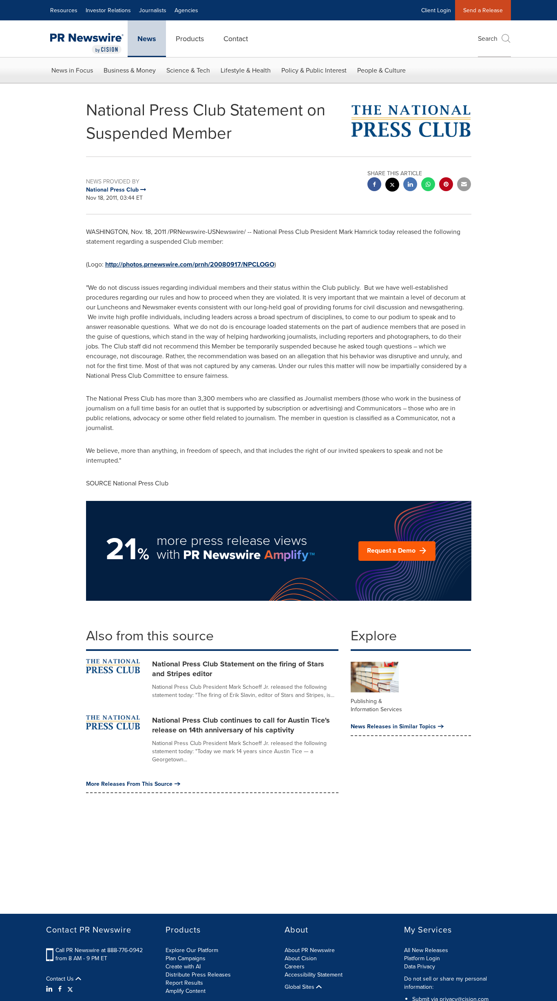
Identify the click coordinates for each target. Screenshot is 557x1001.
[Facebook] (60, 989)
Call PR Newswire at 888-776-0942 (99, 950)
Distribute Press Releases (198, 974)
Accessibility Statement (314, 974)
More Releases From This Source (129, 784)
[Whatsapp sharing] (428, 185)
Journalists (152, 10)
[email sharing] (464, 185)
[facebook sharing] (374, 185)
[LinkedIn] (50, 989)
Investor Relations (108, 10)
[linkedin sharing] (410, 185)
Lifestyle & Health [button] (246, 70)
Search (487, 38)
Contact (235, 38)
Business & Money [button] (130, 70)
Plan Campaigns (186, 958)
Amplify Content (186, 991)
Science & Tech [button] (188, 70)
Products (190, 38)
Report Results (184, 983)
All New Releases (426, 950)
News (146, 38)
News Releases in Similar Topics (393, 726)
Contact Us (60, 979)
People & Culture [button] (381, 70)
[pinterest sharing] (446, 185)
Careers (295, 966)
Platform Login (422, 958)
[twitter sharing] (392, 186)
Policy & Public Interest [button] (314, 70)
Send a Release (483, 10)
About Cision (301, 958)
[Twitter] (70, 989)
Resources (63, 10)
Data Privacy (419, 966)
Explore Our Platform (192, 950)
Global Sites (300, 987)
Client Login (436, 10)
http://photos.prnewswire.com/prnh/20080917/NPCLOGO (189, 264)
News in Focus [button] (72, 70)
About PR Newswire (310, 950)
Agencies (186, 10)
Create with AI (183, 966)
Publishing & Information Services (376, 705)
